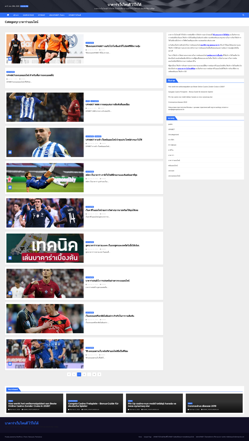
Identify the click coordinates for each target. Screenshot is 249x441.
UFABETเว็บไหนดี (75, 15)
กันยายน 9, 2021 (92, 355)
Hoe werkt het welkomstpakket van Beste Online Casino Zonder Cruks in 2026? (196, 87)
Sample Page (28, 15)
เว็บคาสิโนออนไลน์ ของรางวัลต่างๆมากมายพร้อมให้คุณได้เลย (112, 210)
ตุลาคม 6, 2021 (92, 108)
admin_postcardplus (31, 409)
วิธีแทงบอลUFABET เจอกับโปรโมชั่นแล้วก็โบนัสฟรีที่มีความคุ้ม (113, 46)
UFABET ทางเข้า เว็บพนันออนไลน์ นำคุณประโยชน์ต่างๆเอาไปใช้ (114, 139)
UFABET (171, 129)
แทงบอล (171, 171)
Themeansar (38, 437)
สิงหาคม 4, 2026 (195, 409)
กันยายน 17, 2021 (93, 214)
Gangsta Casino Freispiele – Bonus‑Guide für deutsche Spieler (190, 92)
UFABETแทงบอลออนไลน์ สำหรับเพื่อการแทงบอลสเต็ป (30, 75)
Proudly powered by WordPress (14, 437)
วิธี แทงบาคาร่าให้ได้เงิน (221, 35)
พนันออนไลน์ (98, 136)
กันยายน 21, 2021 (93, 143)
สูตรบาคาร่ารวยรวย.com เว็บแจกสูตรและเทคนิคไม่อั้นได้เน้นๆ (112, 245)
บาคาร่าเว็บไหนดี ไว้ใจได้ (124, 5)
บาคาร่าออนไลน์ (89, 42)
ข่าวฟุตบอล (172, 145)
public (170, 124)
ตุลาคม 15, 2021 (92, 50)
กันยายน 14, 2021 (93, 249)
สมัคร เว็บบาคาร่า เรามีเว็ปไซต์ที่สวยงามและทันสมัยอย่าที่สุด (111, 175)
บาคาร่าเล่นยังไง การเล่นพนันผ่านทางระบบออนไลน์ (107, 280)
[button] (243, 15)
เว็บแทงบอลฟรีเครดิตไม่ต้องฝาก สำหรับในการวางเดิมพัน (110, 316)
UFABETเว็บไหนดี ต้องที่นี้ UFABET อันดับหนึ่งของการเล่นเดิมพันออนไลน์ (173, 437)
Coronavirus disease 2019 (177, 102)
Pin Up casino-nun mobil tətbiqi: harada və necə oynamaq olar (190, 97)
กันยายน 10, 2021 (93, 319)
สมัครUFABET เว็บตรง (56, 15)
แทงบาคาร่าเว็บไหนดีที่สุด (186, 68)
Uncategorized (173, 134)
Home (140, 437)
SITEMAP (41, 15)
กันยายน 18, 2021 (93, 178)
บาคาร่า (171, 155)
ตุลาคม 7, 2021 (13, 79)
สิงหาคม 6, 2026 (15, 409)
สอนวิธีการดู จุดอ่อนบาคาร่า (210, 45)
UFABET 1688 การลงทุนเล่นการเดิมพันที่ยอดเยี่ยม (108, 104)
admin (103, 50)
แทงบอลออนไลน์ (174, 176)
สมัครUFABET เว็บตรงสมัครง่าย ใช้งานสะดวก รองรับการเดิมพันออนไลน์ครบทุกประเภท (220, 437)
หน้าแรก (16, 15)
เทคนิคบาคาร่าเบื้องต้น (215, 55)
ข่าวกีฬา (171, 140)
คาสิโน (87, 101)
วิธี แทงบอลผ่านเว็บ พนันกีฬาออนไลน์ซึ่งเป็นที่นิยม (107, 351)
